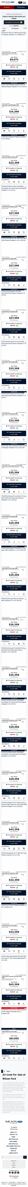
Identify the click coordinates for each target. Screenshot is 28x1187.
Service (13, 1150)
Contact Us (13, 1134)
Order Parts (13, 1153)
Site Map (4, 1184)
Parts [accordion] (13, 1167)
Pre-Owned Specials (13, 1146)
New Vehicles (13, 1139)
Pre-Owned (13, 1141)
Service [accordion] (14, 1165)
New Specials (13, 1144)
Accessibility (12, 1182)
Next (8, 1071)
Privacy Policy (22, 1182)
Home (13, 1137)
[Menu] (24, 3)
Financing (13, 1148)
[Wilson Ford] (8, 2)
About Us (13, 1132)
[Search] (25, 1157)
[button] (14, 22)
